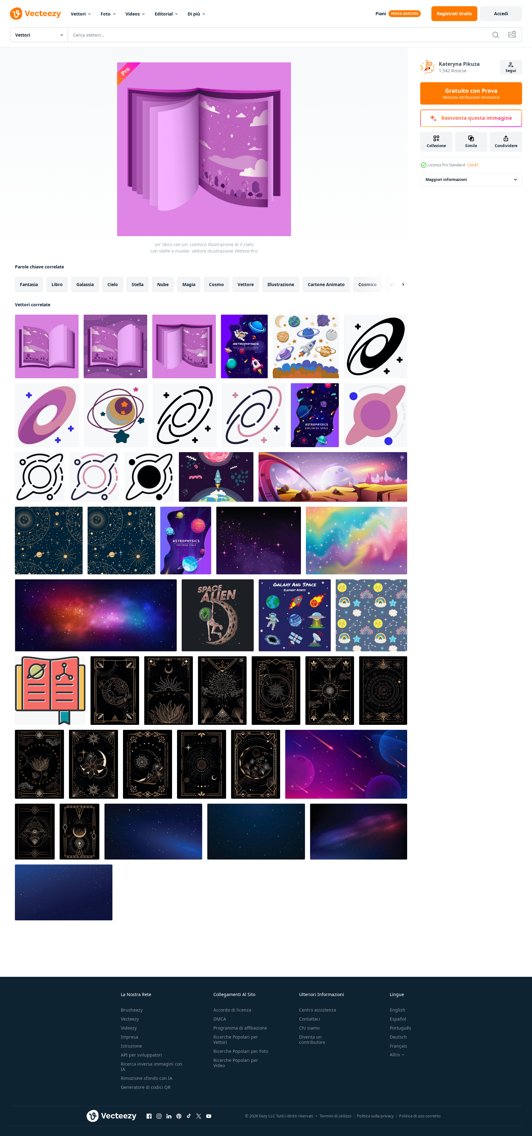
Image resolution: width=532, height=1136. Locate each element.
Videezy (129, 1028)
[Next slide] (398, 284)
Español (398, 1019)
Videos (132, 14)
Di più (194, 14)
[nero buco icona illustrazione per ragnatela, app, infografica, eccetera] (375, 415)
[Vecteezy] (35, 13)
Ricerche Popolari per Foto (240, 1051)
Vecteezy (130, 1019)
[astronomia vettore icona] (50, 690)
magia (188, 284)
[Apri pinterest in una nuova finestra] (178, 1115)
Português (400, 1028)
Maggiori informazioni (446, 179)
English (397, 1010)
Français (398, 1046)
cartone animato (326, 284)
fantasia (29, 284)
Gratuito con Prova (471, 93)
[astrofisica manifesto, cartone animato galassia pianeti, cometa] (315, 415)
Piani (380, 13)
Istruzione (131, 1046)
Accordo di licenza (232, 1010)
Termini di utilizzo (336, 1116)
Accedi (501, 13)
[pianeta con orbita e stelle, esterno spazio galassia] (116, 415)
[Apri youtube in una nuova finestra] (208, 1115)
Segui (511, 70)
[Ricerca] (495, 34)
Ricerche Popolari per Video (235, 1062)
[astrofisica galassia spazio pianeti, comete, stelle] (244, 346)
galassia (85, 284)
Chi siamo (309, 1028)
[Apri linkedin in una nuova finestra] (168, 1115)
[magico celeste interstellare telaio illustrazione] (114, 690)
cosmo (216, 284)
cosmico (367, 284)
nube (163, 284)
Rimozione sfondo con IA (146, 1078)
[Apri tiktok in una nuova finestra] (188, 1115)
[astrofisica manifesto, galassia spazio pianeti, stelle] (185, 540)
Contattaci (309, 1019)
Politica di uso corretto (420, 1116)
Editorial (164, 14)
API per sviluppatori (141, 1055)
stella (137, 284)
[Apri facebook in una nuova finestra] (149, 1115)
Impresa (129, 1037)
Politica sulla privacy (375, 1116)
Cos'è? (472, 165)
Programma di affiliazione (240, 1028)
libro (57, 284)
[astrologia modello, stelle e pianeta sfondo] (121, 540)
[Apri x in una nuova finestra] (198, 1115)
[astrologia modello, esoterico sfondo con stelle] (49, 540)
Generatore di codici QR (146, 1087)
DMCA (219, 1019)
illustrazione (280, 284)
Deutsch (398, 1037)
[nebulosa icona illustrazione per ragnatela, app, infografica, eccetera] (375, 346)
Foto (106, 14)
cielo (112, 284)
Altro (395, 1054)
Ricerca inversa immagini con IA (151, 1066)
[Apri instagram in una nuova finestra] (159, 1115)
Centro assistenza (317, 1010)
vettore (246, 284)
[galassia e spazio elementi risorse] (295, 615)
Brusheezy (132, 1010)
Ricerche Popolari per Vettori (235, 1039)
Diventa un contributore (312, 1039)
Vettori (78, 14)
